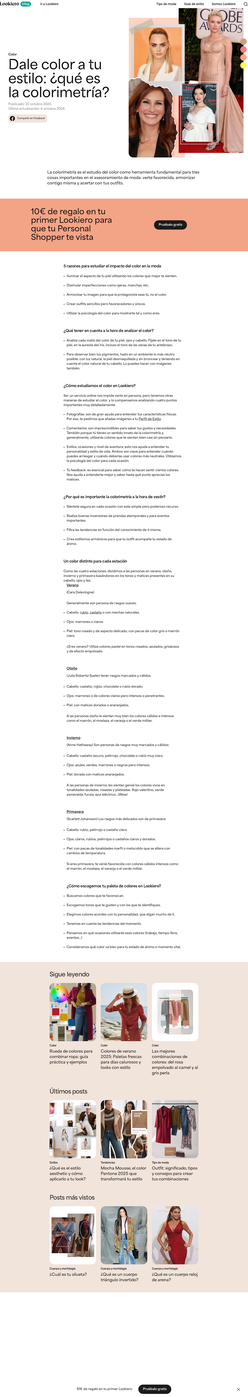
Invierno (73, 738)
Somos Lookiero (224, 4)
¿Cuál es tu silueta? (68, 1275)
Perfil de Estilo (150, 419)
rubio (84, 612)
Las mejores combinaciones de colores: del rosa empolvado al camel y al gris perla (175, 1062)
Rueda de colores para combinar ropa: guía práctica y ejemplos (71, 1056)
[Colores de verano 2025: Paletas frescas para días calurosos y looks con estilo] (124, 1012)
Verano (73, 585)
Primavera (75, 812)
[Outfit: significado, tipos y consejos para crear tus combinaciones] (175, 1129)
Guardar (238, 14)
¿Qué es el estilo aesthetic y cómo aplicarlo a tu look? (68, 1173)
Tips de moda (166, 4)
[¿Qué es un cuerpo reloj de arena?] (175, 1235)
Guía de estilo (194, 4)
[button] (238, 1389)
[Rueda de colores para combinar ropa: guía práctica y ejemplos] (73, 1012)
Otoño (72, 668)
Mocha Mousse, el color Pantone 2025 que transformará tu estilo (123, 1173)
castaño (96, 612)
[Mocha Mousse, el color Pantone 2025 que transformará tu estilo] (124, 1129)
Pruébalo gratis (170, 224)
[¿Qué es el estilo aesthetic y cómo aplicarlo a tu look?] (73, 1129)
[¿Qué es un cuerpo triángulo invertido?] (124, 1235)
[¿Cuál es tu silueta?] (73, 1235)
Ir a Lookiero (49, 4)
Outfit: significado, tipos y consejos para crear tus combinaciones (174, 1173)
